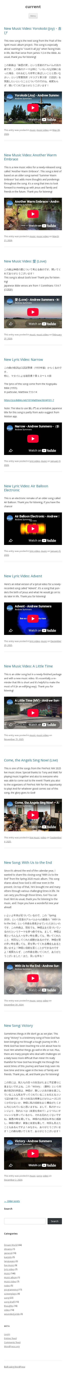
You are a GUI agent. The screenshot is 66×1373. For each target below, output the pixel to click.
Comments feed (12, 1342)
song (39, 1000)
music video (43, 130)
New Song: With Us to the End (28, 862)
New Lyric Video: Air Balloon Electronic (26, 488)
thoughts (8, 1305)
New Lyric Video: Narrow (23, 359)
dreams (8, 1249)
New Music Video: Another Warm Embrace (30, 157)
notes (7, 1285)
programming (11, 1289)
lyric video (35, 461)
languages (9, 1261)
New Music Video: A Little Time (28, 666)
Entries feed (10, 1338)
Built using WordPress (14, 1366)
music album (10, 1277)
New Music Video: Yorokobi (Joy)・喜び (32, 30)
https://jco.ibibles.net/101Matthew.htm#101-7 (29, 400)
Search (54, 1221)
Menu (33, 16)
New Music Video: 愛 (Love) (25, 261)
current (33, 6)
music (33, 130)
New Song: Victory (18, 1025)
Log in (7, 1334)
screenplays (10, 1293)
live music (35, 837)
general (8, 1253)
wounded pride (12, 1313)
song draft (9, 1301)
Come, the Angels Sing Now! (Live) (31, 760)
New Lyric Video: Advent (23, 576)
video (43, 837)
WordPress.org (11, 1346)
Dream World (11, 1244)
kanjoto (8, 1257)
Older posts (12, 1201)
